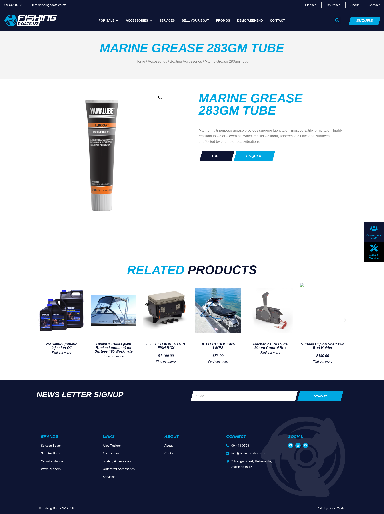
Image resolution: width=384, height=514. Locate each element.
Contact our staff (373, 237)
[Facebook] (290, 445)
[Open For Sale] (117, 20)
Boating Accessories (186, 61)
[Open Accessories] (150, 20)
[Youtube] (305, 445)
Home (140, 61)
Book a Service (374, 256)
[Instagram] (297, 445)
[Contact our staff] (374, 228)
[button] (337, 20)
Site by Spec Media (331, 508)
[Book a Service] (374, 248)
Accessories (157, 61)
